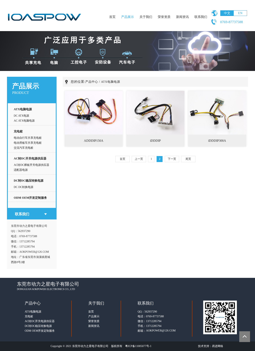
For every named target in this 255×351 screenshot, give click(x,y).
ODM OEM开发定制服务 (30, 197)
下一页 (172, 158)
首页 (112, 17)
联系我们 (200, 17)
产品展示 (127, 17)
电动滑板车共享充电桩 (28, 142)
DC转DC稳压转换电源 (28, 180)
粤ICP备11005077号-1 (138, 346)
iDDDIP (155, 140)
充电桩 (18, 131)
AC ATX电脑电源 (24, 120)
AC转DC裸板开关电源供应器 (31, 164)
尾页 (188, 158)
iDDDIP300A (217, 140)
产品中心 (91, 81)
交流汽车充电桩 (23, 147)
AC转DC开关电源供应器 (30, 158)
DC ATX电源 (21, 115)
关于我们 (145, 17)
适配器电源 (21, 169)
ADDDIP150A (93, 140)
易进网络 (217, 346)
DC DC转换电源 (23, 187)
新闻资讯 (182, 17)
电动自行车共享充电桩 (28, 137)
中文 (227, 13)
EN (240, 13)
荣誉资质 (164, 17)
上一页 (139, 158)
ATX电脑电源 (23, 109)
